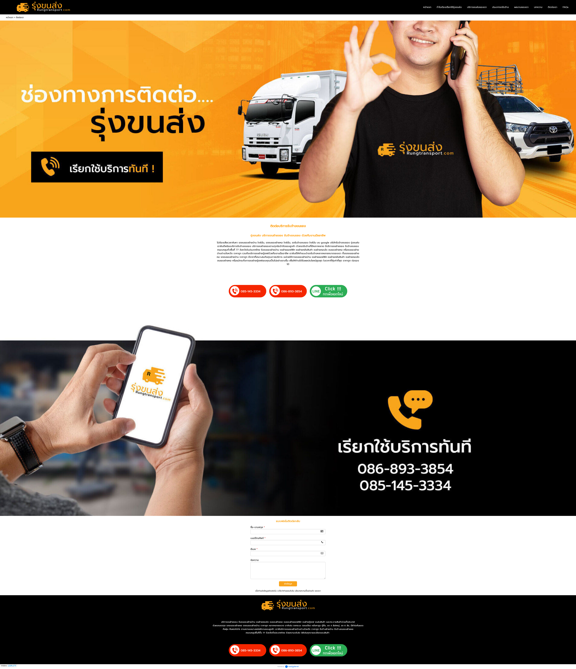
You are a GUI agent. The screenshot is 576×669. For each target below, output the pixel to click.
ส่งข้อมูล (288, 583)
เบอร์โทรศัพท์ (258, 538)
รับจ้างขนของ (296, 226)
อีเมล (254, 549)
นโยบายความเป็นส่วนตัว (304, 590)
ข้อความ (254, 560)
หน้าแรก (9, 17)
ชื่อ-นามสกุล (257, 527)
